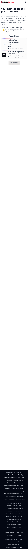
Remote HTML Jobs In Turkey (14, 519)
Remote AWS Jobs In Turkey (14, 535)
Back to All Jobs (14, 63)
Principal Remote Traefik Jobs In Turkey (14, 485)
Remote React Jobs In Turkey (14, 530)
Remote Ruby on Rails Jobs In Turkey (14, 508)
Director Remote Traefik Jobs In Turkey (14, 496)
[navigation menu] (22, 2)
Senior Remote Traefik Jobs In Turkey (14, 480)
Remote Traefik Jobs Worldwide (14, 542)
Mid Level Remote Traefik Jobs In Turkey (14, 477)
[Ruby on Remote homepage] (7, 2)
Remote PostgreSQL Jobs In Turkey (14, 532)
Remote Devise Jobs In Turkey (14, 527)
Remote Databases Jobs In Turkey (14, 516)
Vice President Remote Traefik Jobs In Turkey (14, 499)
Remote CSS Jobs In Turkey (14, 522)
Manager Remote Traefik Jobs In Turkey (14, 493)
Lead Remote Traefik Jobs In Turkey (14, 488)
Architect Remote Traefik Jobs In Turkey (14, 491)
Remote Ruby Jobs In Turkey (14, 505)
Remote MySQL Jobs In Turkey (14, 524)
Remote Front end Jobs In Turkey (14, 513)
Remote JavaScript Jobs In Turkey (14, 511)
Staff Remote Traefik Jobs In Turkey (14, 483)
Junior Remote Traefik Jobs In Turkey (14, 475)
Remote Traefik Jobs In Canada (14, 547)
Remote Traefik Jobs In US (14, 544)
